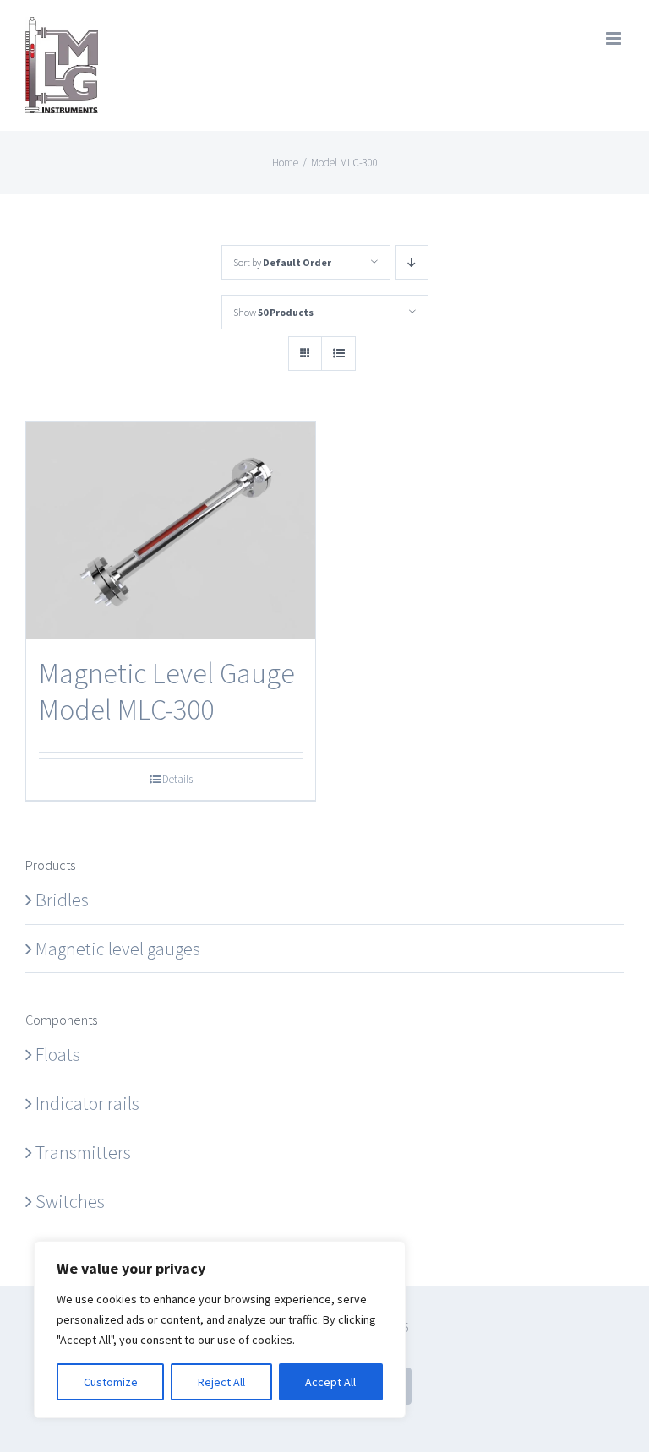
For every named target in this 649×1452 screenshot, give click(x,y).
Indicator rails (87, 1103)
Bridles (62, 899)
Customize (111, 1381)
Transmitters (83, 1152)
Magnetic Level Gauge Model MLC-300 (167, 690)
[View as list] (338, 353)
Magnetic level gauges (117, 948)
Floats (57, 1054)
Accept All (330, 1381)
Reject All (221, 1381)
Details (177, 779)
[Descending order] (411, 262)
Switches (70, 1201)
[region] (220, 1329)
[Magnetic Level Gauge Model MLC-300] (170, 530)
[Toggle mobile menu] (615, 38)
